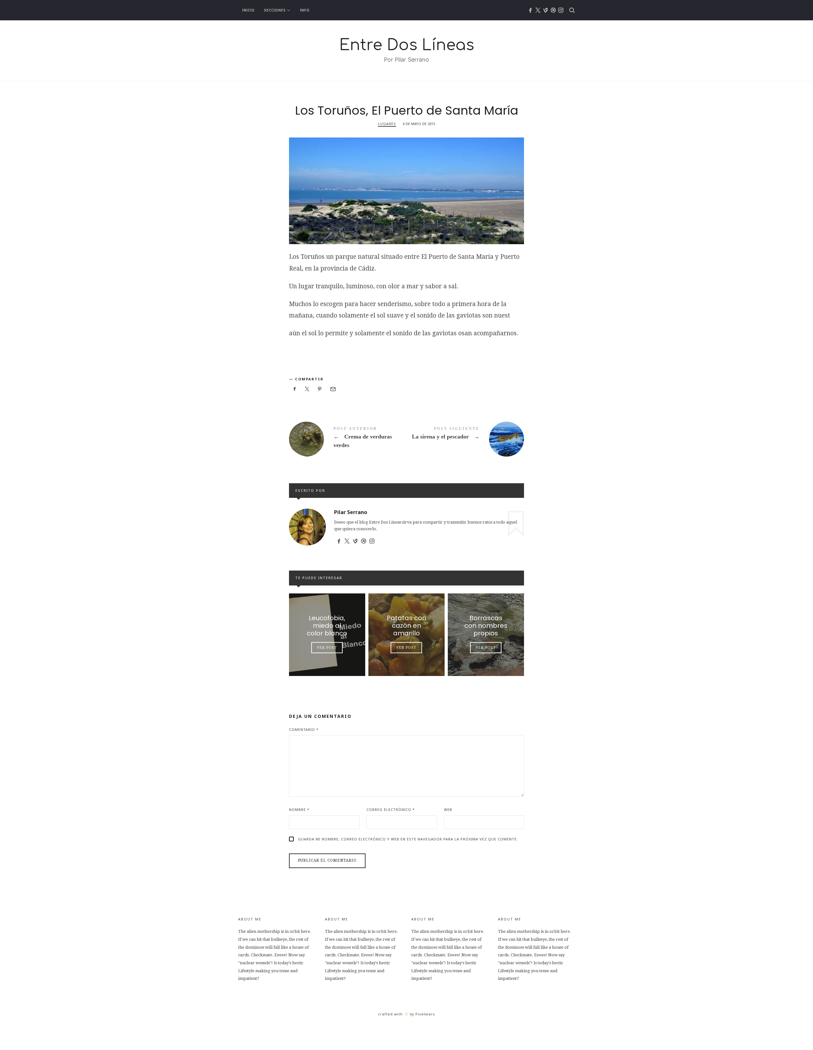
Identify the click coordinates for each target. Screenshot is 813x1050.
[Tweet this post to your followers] (307, 389)
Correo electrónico (390, 809)
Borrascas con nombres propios (485, 625)
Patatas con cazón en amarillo (406, 625)
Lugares (387, 123)
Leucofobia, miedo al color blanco (327, 625)
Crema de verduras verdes (347, 439)
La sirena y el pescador (465, 439)
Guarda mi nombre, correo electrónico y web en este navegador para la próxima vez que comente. (408, 839)
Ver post (327, 647)
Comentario (304, 729)
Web (448, 809)
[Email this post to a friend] (332, 389)
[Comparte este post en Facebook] (294, 389)
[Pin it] (320, 389)
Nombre (299, 809)
